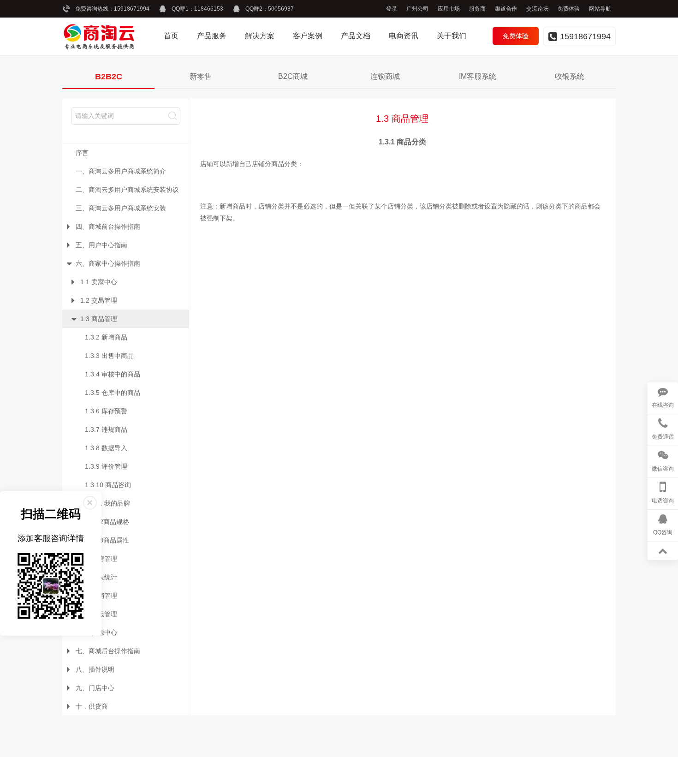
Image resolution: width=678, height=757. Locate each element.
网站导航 (600, 9)
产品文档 (355, 36)
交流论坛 (537, 9)
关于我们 (451, 36)
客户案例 (307, 36)
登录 (391, 9)
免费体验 (569, 9)
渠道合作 (506, 9)
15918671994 (131, 9)
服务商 (477, 9)
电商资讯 (403, 36)
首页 (171, 36)
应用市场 (449, 9)
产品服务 (211, 36)
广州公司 (417, 9)
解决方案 (259, 36)
